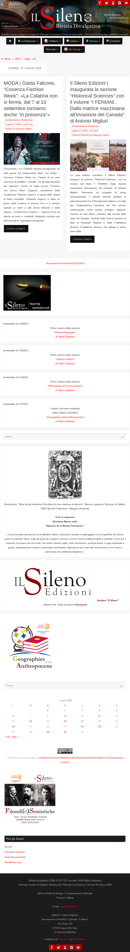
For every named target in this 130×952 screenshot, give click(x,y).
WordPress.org (13, 862)
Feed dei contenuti (15, 852)
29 (47, 731)
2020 (17, 59)
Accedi (8, 846)
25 (99, 726)
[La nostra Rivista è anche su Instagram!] (120, 3)
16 (65, 721)
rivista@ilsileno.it (69, 906)
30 (65, 731)
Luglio (27, 59)
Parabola (64, 939)
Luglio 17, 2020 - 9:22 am (85, 131)
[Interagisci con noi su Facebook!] (100, 3)
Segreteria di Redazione (20, 120)
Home (7, 59)
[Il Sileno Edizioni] (113, 3)
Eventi (9, 129)
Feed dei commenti (15, 857)
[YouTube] (126, 3)
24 (82, 726)
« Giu (7, 736)
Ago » (15, 736)
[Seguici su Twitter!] (106, 3)
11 (99, 715)
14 (30, 721)
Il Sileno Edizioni (80, 135)
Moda (28, 129)
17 (82, 721)
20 (13, 726)
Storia (106, 135)
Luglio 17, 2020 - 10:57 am (19, 124)
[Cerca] (122, 437)
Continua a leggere (16, 229)
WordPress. (79, 939)
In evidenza (19, 129)
